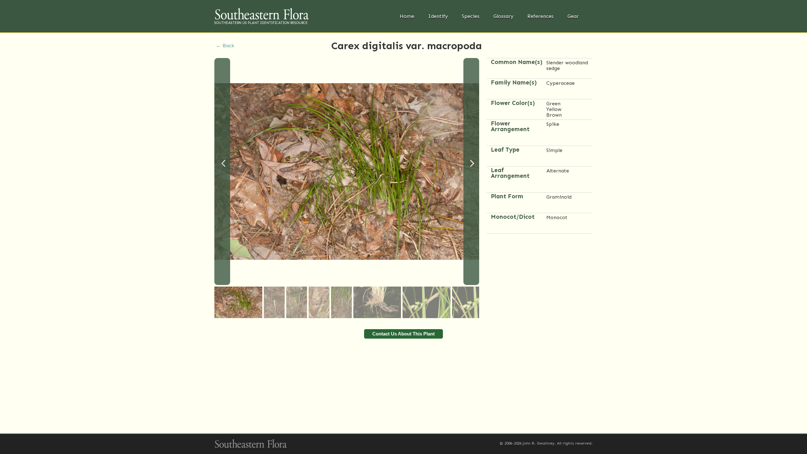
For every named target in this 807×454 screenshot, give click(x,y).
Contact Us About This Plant (403, 333)
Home (407, 16)
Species (470, 16)
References (540, 16)
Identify (438, 16)
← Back (225, 46)
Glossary (503, 16)
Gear (573, 16)
